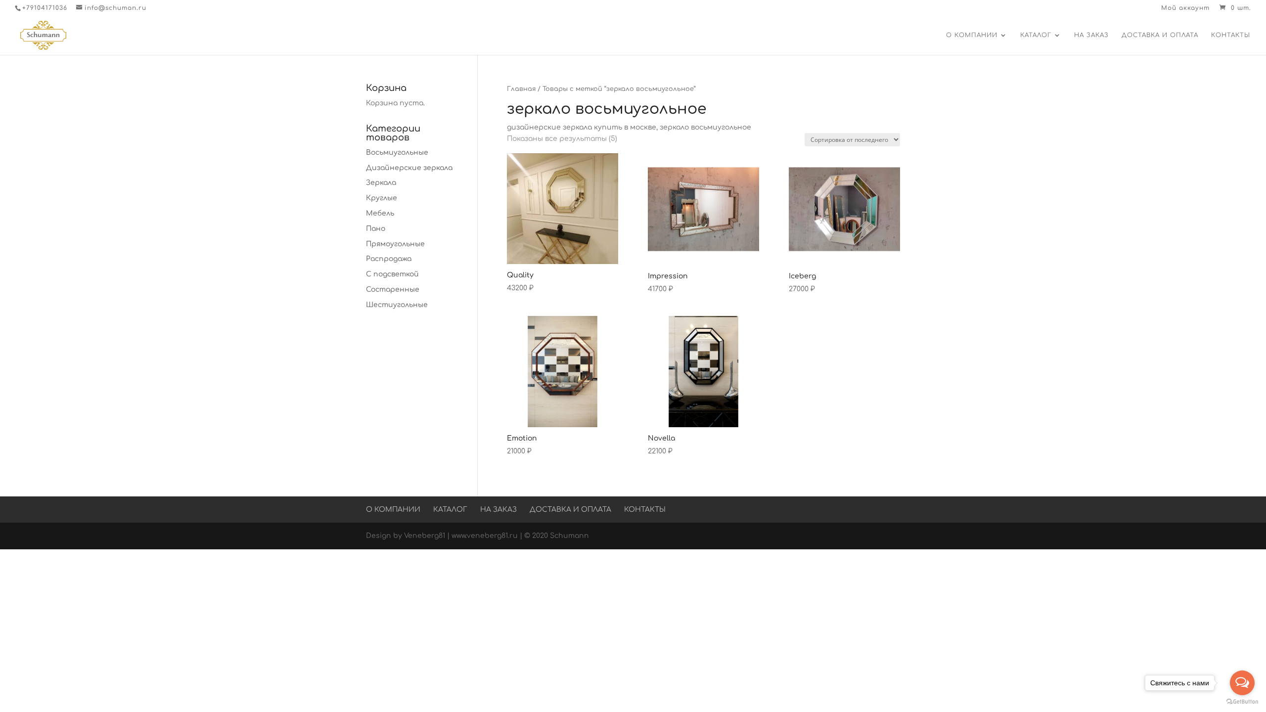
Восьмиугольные (397, 152)
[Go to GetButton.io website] (1242, 702)
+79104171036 (44, 7)
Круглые (381, 198)
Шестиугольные (397, 305)
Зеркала (381, 182)
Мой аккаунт (1185, 8)
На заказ (1091, 35)
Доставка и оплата (1160, 35)
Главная (521, 89)
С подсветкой (392, 274)
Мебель (380, 213)
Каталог (1035, 35)
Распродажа (388, 259)
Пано (375, 228)
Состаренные (392, 289)
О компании (971, 35)
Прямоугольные (395, 244)
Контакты (1230, 35)
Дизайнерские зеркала (409, 168)
